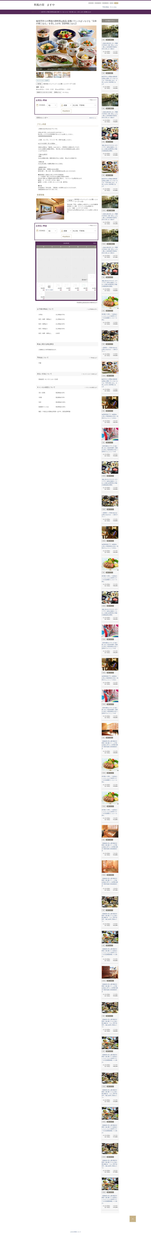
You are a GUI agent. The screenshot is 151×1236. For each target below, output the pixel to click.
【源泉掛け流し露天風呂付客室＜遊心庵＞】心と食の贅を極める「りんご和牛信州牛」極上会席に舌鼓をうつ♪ (109, 917)
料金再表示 (66, 111)
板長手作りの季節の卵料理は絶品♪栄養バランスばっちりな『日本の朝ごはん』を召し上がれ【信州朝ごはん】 (110, 80)
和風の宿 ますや (44, 5)
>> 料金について (93, 99)
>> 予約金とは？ (93, 357)
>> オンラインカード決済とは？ (89, 374)
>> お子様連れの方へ (92, 309)
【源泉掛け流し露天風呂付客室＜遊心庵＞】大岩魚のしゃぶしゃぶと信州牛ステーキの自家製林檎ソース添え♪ (109, 952)
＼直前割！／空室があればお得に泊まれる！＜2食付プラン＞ (110, 349)
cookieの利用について (75, 1231)
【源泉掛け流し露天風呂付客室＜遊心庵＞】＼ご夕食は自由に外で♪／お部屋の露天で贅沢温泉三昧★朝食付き (110, 745)
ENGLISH (91, 3)
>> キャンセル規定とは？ (91, 387)
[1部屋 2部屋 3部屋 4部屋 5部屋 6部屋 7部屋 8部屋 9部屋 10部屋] (66, 105)
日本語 (116, 3)
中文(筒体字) (98, 3)
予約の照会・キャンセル (109, 7)
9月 (94, 243)
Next (94, 48)
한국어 (111, 3)
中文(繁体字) (105, 3)
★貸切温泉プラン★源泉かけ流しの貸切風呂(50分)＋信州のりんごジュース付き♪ (110, 416)
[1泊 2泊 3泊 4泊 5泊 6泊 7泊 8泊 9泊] (52, 105)
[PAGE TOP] (133, 1219)
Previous (38, 48)
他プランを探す (49, 289)
